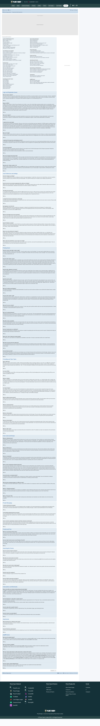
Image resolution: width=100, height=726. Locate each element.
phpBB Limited (33, 638)
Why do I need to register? (7, 39)
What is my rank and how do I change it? (9, 59)
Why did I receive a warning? (7, 72)
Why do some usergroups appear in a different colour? (39, 45)
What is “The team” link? (34, 47)
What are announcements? (7, 85)
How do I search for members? (35, 64)
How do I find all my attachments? (35, 76)
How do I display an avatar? (7, 58)
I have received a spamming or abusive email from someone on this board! (42, 52)
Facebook (88, 687)
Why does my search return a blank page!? (37, 63)
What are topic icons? (6, 88)
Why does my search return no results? (36, 62)
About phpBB (28, 639)
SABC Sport (48, 689)
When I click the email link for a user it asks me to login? (12, 60)
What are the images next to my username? (10, 57)
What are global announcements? (8, 84)
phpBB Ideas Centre (6, 646)
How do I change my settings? (8, 51)
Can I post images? (6, 83)
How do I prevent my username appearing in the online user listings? (14, 52)
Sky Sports (48, 687)
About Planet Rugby (70, 687)
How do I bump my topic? (7, 76)
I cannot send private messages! (35, 50)
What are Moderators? (33, 40)
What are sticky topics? (7, 86)
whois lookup (25, 654)
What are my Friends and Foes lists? (36, 56)
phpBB (16, 209)
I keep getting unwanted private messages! (37, 51)
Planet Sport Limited (58, 713)
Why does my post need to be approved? (10, 75)
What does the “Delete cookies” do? (9, 48)
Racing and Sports (50, 691)
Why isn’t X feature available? (35, 81)
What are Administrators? (34, 39)
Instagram (88, 691)
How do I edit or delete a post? (8, 64)
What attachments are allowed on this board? (37, 75)
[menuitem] (9, 10)
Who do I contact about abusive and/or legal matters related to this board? (42, 82)
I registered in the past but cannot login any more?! (11, 45)
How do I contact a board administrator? (36, 83)
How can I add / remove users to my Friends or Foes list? (39, 57)
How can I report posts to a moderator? (9, 73)
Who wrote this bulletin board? (35, 80)
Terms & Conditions (70, 691)
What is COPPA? (6, 40)
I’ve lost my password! (6, 46)
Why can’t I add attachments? (8, 71)
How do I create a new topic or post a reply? (10, 63)
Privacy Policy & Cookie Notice (71, 694)
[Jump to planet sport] (31, 1)
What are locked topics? (7, 87)
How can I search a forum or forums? (36, 61)
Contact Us (68, 689)
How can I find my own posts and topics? (37, 65)
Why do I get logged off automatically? (9, 47)
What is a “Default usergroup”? (35, 46)
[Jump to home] (16, 2)
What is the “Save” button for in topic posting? (10, 74)
